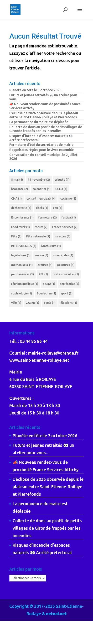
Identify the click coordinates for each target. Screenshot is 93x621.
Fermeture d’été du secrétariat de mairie (41, 145)
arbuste (62, 179)
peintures (65, 264)
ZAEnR (32, 302)
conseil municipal (41, 198)
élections (68, 302)
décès (42, 207)
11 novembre (39, 179)
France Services (65, 227)
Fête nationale (38, 236)
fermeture (47, 217)
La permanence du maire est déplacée (38, 122)
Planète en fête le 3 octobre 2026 (35, 90)
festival (69, 217)
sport (66, 293)
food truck (20, 227)
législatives (21, 255)
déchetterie (21, 207)
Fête (16, 236)
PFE (43, 274)
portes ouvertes (66, 274)
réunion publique (24, 283)
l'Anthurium (51, 245)
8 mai (17, 179)
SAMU (49, 283)
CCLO (61, 188)
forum (41, 227)
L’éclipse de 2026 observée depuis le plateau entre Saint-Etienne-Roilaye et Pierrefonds (43, 115)
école (50, 302)
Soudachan (46, 293)
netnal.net (56, 613)
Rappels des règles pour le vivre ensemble (41, 150)
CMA (16, 198)
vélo (16, 302)
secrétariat (69, 283)
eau (57, 207)
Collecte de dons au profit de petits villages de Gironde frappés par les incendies (45, 129)
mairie (41, 255)
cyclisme (68, 198)
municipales (63, 255)
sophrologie (21, 293)
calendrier (42, 188)
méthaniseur (22, 264)
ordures (44, 264)
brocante (19, 188)
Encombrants (22, 217)
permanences (22, 274)
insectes (62, 236)
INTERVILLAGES (23, 245)
